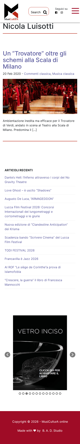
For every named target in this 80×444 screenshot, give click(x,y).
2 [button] (23, 393)
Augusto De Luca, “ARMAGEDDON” (29, 199)
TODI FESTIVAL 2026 (20, 250)
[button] (7, 354)
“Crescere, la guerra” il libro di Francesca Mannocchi (33, 282)
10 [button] (50, 393)
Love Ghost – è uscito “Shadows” (28, 190)
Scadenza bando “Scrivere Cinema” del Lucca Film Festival (37, 240)
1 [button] (20, 393)
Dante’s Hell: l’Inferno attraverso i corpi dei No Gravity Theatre (37, 180)
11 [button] (53, 393)
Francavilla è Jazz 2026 (21, 259)
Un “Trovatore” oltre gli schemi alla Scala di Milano (34, 60)
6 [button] (37, 393)
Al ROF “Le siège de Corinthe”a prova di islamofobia (33, 269)
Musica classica (63, 74)
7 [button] (40, 393)
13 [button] (60, 393)
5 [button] (33, 393)
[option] (40, 352)
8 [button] (43, 393)
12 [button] (57, 393)
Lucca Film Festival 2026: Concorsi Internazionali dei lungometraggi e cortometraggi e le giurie (29, 211)
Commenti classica (37, 74)
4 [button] (30, 393)
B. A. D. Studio (52, 430)
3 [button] (26, 393)
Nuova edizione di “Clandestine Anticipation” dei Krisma (36, 227)
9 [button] (47, 393)
